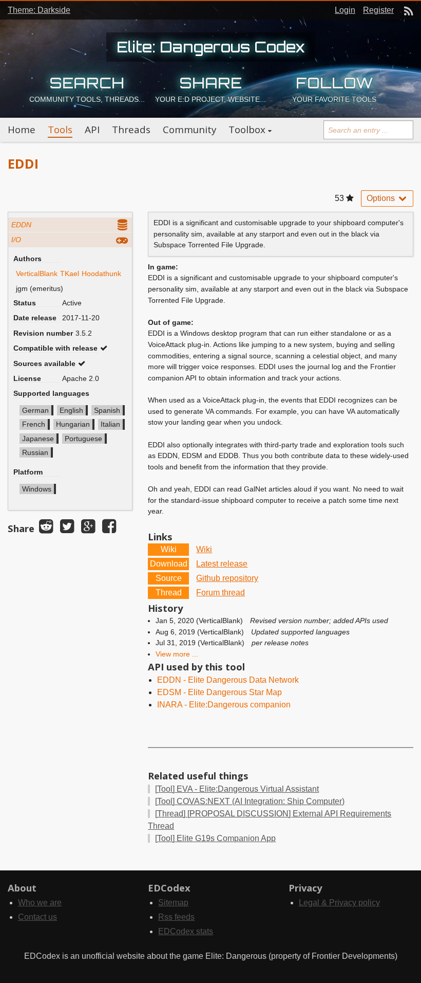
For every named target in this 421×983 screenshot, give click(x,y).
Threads (131, 129)
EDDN (21, 224)
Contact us (37, 917)
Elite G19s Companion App (215, 838)
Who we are (40, 902)
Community (189, 129)
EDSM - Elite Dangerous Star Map (219, 692)
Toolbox (246, 129)
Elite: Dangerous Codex (211, 47)
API (92, 129)
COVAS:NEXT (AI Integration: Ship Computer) (250, 801)
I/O (16, 239)
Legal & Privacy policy (339, 902)
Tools (60, 129)
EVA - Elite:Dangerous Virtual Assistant (237, 789)
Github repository (227, 578)
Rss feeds (176, 917)
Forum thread (220, 592)
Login (345, 10)
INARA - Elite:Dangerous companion (224, 704)
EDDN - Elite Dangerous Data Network (228, 680)
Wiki (204, 549)
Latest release (221, 563)
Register (378, 10)
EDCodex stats (185, 931)
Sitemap (173, 902)
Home (21, 129)
